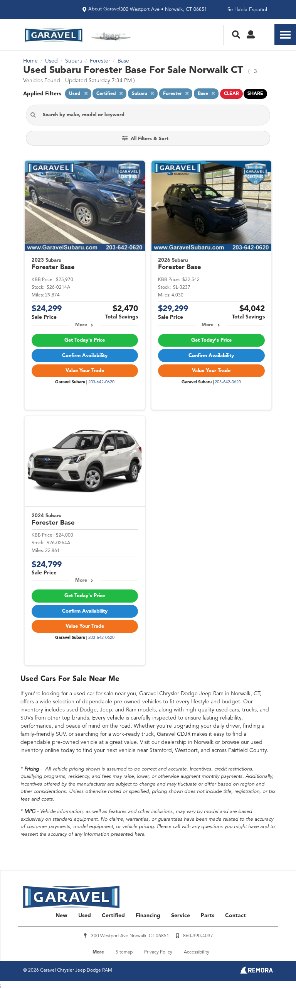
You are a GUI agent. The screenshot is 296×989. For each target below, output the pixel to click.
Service (180, 915)
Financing (148, 915)
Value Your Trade (85, 370)
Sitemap (124, 952)
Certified (113, 915)
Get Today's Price (84, 340)
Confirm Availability (85, 355)
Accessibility (196, 952)
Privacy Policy (158, 952)
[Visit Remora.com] (256, 972)
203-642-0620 (101, 382)
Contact (235, 915)
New (61, 915)
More (81, 325)
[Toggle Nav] (285, 34)
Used (84, 915)
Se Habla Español (247, 9)
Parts (207, 915)
